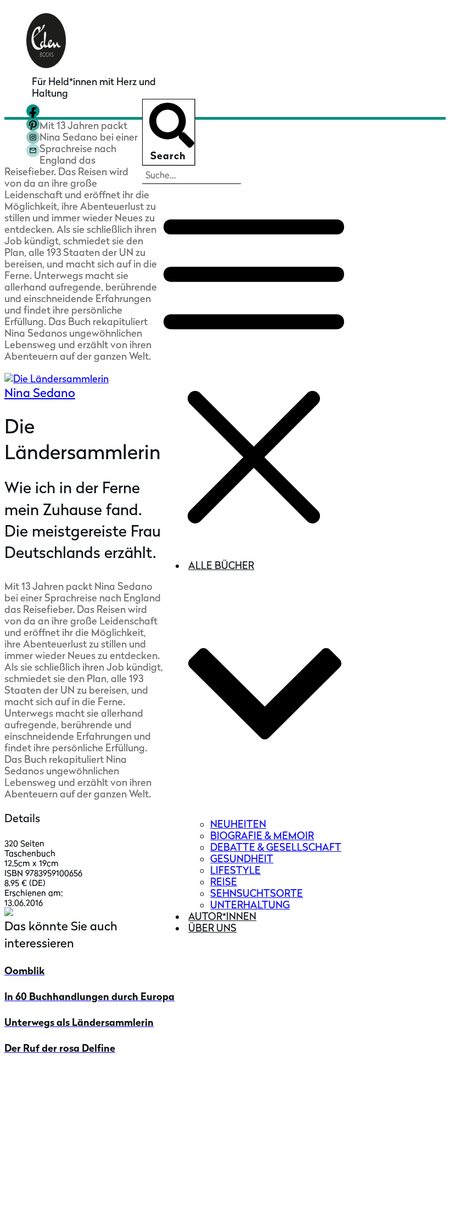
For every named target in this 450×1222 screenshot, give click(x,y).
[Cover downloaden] (8, 913)
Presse (41, 1101)
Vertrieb (45, 1135)
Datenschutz (362, 1202)
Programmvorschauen (78, 1168)
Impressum (310, 1202)
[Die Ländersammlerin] (140, 378)
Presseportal (56, 1118)
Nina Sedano (39, 393)
